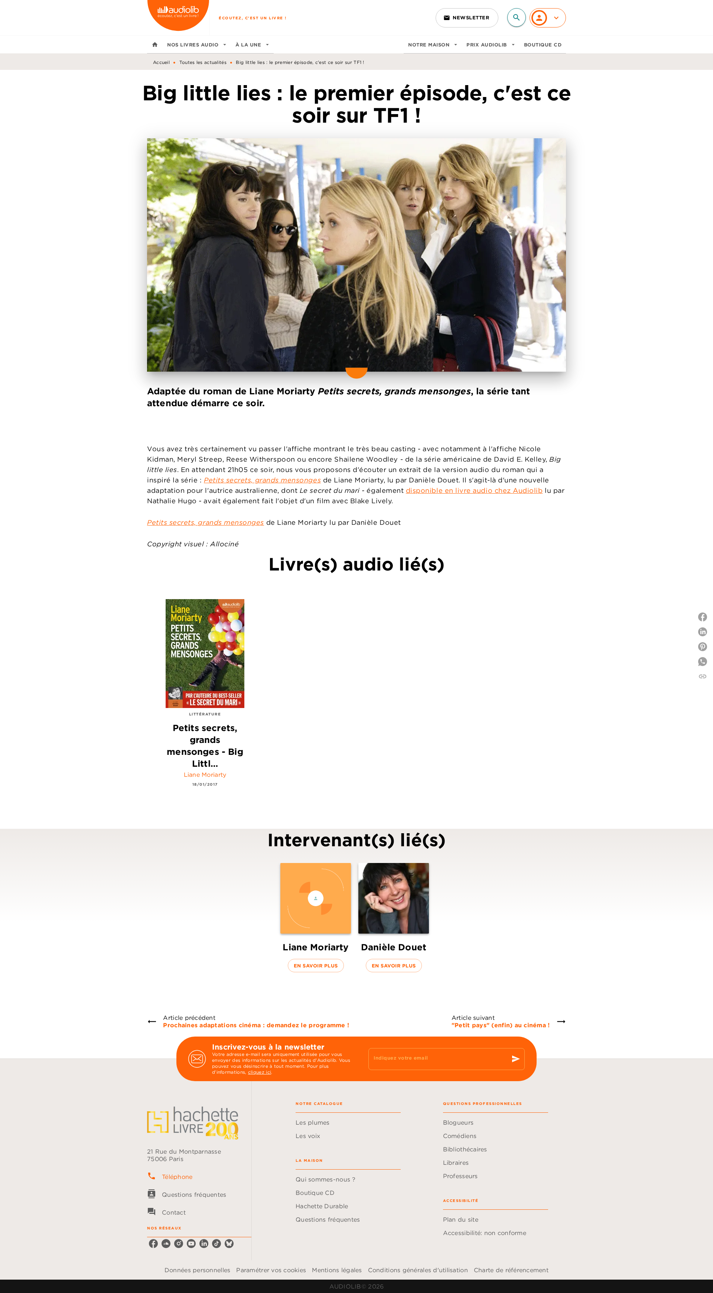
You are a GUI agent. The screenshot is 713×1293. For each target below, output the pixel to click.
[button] (467, 18)
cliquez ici (259, 1072)
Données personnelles (197, 1270)
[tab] (155, 45)
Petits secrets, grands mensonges (262, 480)
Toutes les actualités (203, 62)
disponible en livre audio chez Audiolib (474, 490)
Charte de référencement (511, 1270)
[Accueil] (178, 17)
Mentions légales (337, 1270)
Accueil (161, 62)
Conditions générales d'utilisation (418, 1270)
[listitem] (153, 1243)
